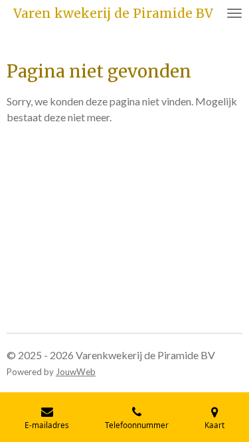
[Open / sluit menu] (234, 13)
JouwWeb (76, 371)
